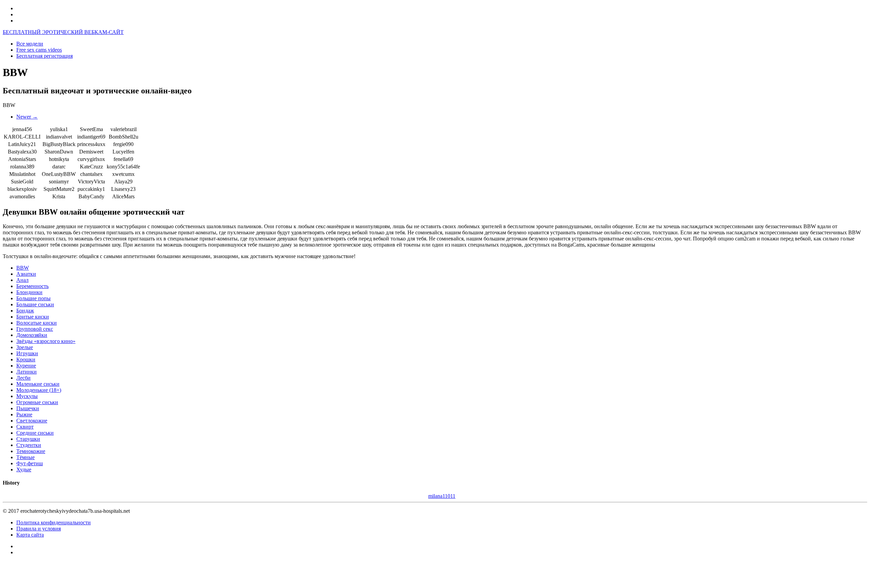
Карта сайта (30, 535)
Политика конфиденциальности (53, 522)
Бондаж (25, 310)
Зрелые (24, 347)
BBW (22, 268)
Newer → (27, 117)
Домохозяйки (31, 335)
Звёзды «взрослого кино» (45, 341)
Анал (22, 280)
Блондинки (29, 292)
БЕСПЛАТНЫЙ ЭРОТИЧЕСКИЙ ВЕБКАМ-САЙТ (63, 32)
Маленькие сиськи (37, 384)
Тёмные (25, 457)
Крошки (25, 359)
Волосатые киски (36, 323)
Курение (26, 365)
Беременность (32, 286)
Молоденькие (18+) (38, 390)
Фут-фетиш (29, 463)
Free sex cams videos (39, 50)
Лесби (23, 378)
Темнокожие (30, 451)
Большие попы (33, 298)
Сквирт (25, 427)
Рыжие (24, 414)
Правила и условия (38, 528)
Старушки (28, 439)
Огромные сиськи (37, 402)
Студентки (28, 445)
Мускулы (27, 396)
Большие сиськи (35, 304)
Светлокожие (31, 420)
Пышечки (27, 408)
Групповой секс (34, 329)
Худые (23, 469)
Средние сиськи (35, 433)
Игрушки (27, 353)
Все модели (29, 44)
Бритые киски (32, 317)
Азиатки (26, 274)
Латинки (26, 372)
